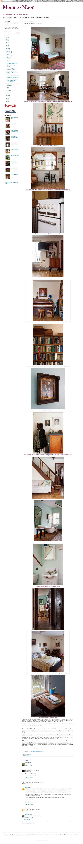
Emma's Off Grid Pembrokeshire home (14, 137)
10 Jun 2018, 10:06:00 (29, 804)
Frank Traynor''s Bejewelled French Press (14, 162)
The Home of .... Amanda (10, 69)
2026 (7, 37)
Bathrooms (27, 17)
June (8, 60)
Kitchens (32, 17)
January (8, 92)
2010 (7, 100)
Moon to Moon (19, 7)
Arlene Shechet (56, 145)
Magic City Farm (9, 85)
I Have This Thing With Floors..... (12, 68)
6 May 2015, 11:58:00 (29, 765)
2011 (7, 98)
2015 (7, 49)
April (7, 87)
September (9, 55)
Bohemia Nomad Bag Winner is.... (12, 77)
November (9, 52)
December (9, 51)
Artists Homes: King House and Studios (14, 131)
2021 (7, 40)
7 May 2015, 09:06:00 (29, 777)
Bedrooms (22, 17)
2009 (7, 101)
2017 (7, 46)
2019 (7, 43)
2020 (7, 42)
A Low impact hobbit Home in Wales (14, 169)
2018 (7, 45)
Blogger (46, 840)
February (8, 90)
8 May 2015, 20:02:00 (29, 783)
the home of (27, 755)
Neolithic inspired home (15, 155)
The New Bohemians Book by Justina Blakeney (11, 81)
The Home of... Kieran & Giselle (12, 79)
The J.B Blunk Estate (14, 174)
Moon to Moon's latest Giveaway (38, 751)
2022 (7, 39)
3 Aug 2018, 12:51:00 (29, 817)
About (11, 17)
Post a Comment (27, 819)
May (7, 61)
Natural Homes (46, 17)
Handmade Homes (39, 17)
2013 (7, 95)
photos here (56, 748)
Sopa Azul (27, 762)
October (8, 54)
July (7, 58)
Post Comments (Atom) (31, 823)
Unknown (27, 787)
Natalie (26, 780)
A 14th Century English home (11, 71)
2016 (7, 48)
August (8, 57)
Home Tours (16, 17)
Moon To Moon (6, 17)
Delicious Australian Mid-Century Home (14, 143)
